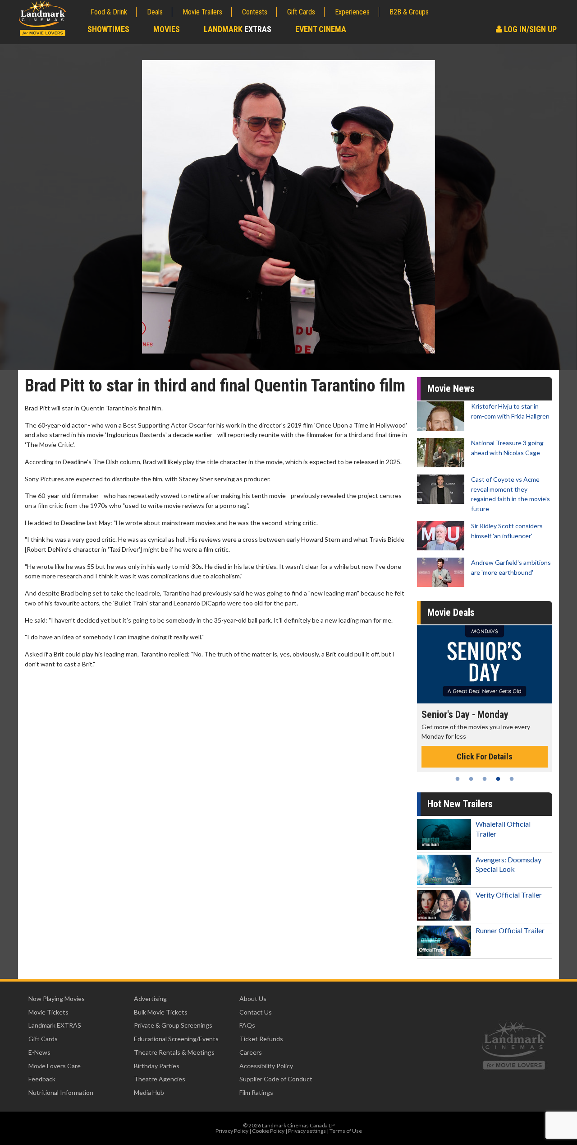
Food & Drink (109, 12)
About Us (252, 998)
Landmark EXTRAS (54, 1025)
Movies (166, 29)
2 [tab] (471, 778)
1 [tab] (457, 778)
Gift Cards (301, 12)
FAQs (247, 1025)
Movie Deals (451, 612)
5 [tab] (511, 778)
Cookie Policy (268, 1130)
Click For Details (485, 756)
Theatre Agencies (159, 1079)
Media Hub (149, 1092)
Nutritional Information (60, 1092)
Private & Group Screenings (173, 1025)
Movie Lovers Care (54, 1066)
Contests (254, 12)
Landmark (237, 29)
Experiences (352, 12)
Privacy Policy (231, 1130)
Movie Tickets (48, 1012)
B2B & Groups (409, 12)
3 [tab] (484, 778)
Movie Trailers (202, 12)
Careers (250, 1052)
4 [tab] (498, 778)
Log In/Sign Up (529, 29)
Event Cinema (320, 29)
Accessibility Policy (266, 1066)
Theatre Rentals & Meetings (174, 1052)
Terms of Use (346, 1130)
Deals (155, 12)
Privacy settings (307, 1130)
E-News (39, 1052)
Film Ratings (256, 1092)
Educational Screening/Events (176, 1039)
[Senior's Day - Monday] (484, 664)
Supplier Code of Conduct (275, 1079)
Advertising (150, 998)
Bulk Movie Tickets (161, 1012)
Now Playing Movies (56, 998)
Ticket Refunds (261, 1039)
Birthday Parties (156, 1066)
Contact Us (255, 1012)
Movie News (451, 388)
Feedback (41, 1079)
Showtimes (108, 29)
